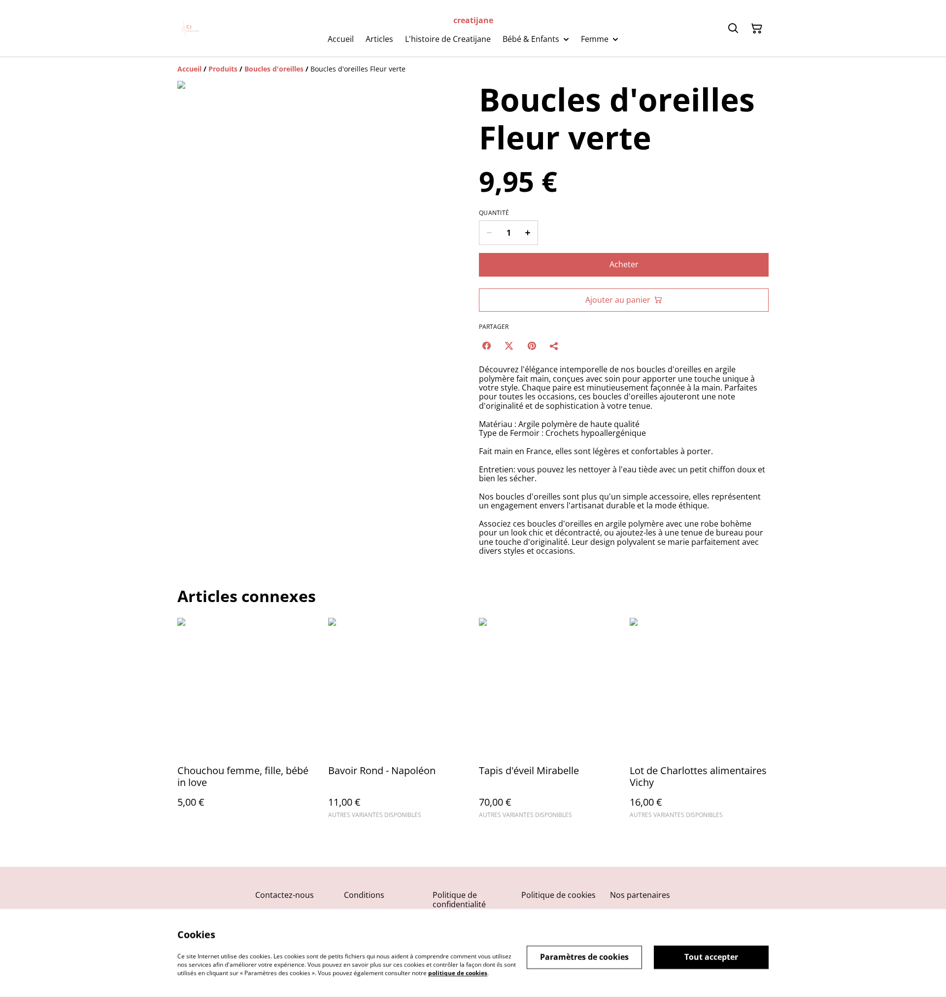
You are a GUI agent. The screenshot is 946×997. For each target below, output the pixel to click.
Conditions (364, 895)
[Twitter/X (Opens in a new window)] (509, 345)
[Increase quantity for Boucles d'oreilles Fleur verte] (528, 232)
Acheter (624, 264)
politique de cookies (457, 972)
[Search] (733, 28)
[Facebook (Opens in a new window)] (486, 345)
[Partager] (554, 345)
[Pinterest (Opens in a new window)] (531, 345)
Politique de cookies (558, 895)
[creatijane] (191, 28)
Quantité (494, 213)
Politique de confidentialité (459, 900)
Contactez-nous (284, 895)
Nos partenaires (640, 895)
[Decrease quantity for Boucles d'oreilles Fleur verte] (489, 232)
